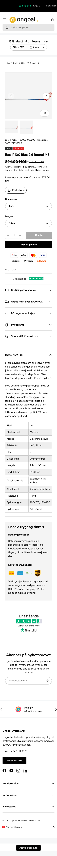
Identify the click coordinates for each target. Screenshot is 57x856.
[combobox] (28, 27)
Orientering (11, 199)
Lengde (9, 216)
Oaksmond (35, 820)
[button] (52, 19)
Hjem (8, 63)
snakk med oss (14, 760)
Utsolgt (39, 235)
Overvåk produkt (28, 244)
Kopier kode (38, 47)
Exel (7, 140)
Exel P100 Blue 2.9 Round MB (26, 63)
